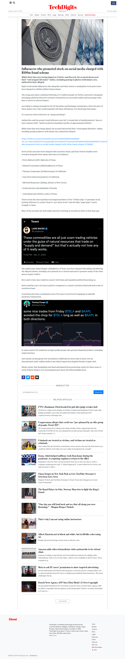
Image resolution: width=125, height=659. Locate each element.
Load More (62, 601)
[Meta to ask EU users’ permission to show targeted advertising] (29, 571)
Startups (61, 15)
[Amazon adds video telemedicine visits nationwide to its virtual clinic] (29, 553)
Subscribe (98, 392)
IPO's (49, 15)
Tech (31, 15)
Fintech (43, 15)
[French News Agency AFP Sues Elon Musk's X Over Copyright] (29, 586)
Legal (54, 15)
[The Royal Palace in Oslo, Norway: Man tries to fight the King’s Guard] (29, 493)
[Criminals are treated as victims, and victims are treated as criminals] (29, 444)
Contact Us (33, 655)
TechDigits (63, 7)
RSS (95, 650)
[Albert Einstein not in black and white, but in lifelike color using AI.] (29, 538)
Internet (73, 15)
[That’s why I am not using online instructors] (29, 523)
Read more (53, 635)
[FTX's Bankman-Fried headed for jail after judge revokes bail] (29, 411)
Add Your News (90, 15)
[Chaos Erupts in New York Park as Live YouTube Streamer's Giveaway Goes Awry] (29, 478)
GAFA (67, 15)
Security (80, 15)
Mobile (37, 15)
